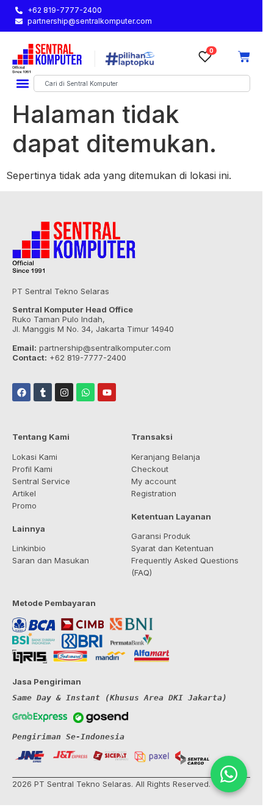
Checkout (149, 469)
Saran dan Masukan (50, 560)
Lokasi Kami (34, 457)
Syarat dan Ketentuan (172, 548)
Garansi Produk (160, 536)
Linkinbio (29, 548)
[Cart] (244, 57)
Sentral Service (41, 481)
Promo (24, 505)
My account (153, 481)
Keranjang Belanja (165, 457)
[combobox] (142, 83)
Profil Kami (32, 469)
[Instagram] (64, 392)
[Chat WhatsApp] (229, 774)
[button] (22, 84)
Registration (153, 493)
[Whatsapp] (85, 392)
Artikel (24, 493)
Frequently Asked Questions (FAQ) (185, 566)
